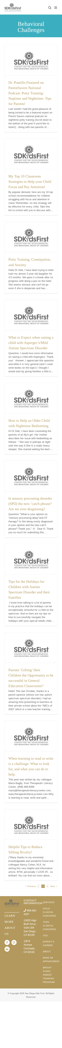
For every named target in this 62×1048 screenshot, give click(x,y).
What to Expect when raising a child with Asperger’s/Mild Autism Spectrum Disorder (30, 342)
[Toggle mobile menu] (55, 7)
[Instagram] (14, 942)
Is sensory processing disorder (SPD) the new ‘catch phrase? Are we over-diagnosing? (30, 503)
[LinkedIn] (7, 949)
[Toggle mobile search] (49, 7)
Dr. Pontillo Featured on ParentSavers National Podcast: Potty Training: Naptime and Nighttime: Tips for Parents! (29, 93)
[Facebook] (7, 942)
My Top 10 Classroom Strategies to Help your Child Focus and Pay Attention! (29, 181)
